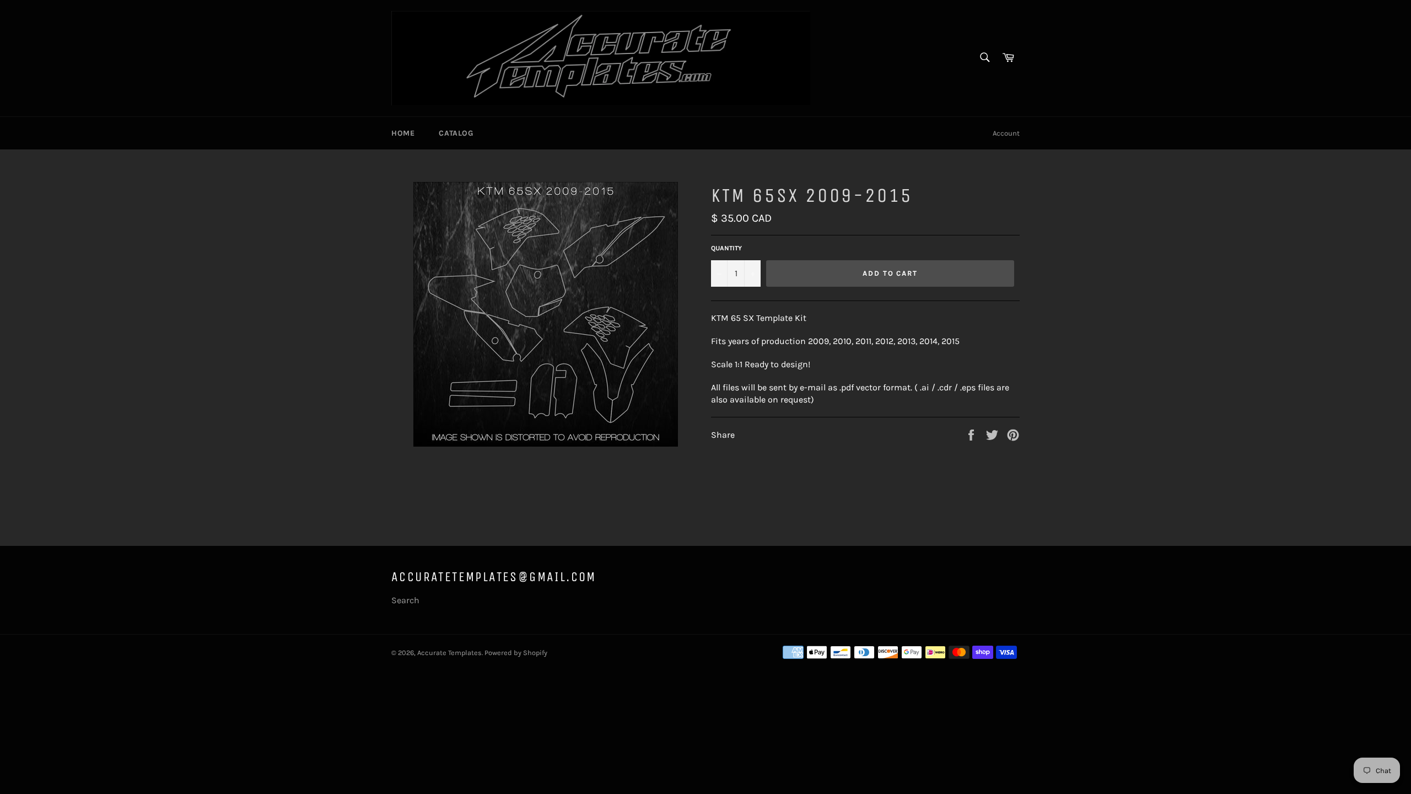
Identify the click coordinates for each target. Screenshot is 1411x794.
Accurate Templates (449, 652)
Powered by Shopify (515, 652)
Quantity (726, 248)
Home (402, 133)
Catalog (456, 133)
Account (1006, 133)
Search (405, 600)
